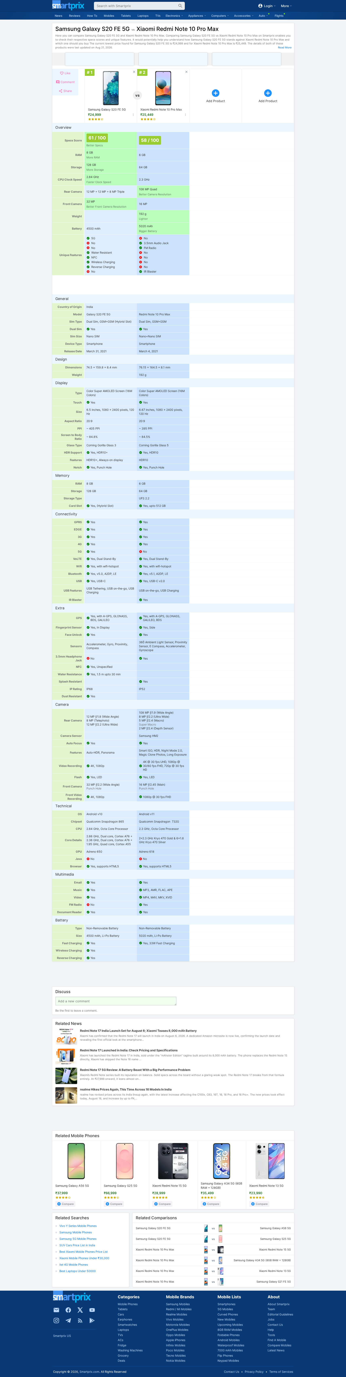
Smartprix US (62, 1335)
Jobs (271, 1319)
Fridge (122, 1345)
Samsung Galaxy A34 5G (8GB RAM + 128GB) (221, 1186)
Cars (121, 1314)
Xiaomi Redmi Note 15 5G (169, 1185)
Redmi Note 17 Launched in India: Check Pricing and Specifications (129, 1050)
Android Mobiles (229, 1340)
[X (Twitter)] (80, 1310)
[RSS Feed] (80, 1320)
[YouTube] (92, 1310)
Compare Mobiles (279, 1345)
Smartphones (226, 1304)
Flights (279, 15)
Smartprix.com (89, 1371)
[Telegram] (68, 1320)
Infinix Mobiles (175, 1345)
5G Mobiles (225, 1309)
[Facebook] (68, 1310)
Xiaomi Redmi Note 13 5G (266, 1185)
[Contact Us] (56, 1310)
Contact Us (275, 1324)
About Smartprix (279, 1304)
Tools (271, 1335)
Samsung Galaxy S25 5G (120, 1185)
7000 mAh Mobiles (230, 1350)
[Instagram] (56, 1320)
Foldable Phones (229, 1335)
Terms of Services (281, 1371)
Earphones (125, 1319)
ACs (120, 1340)
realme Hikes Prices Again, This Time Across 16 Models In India (126, 1089)
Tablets (126, 15)
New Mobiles (226, 1319)
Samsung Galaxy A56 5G (72, 1185)
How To (92, 15)
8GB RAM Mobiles (230, 1329)
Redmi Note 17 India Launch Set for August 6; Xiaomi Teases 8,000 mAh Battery (138, 1031)
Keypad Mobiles (228, 1360)
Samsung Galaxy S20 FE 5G (107, 109)
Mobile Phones (128, 1304)
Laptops (143, 15)
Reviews (74, 15)
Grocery (123, 1355)
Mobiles (109, 15)
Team (271, 1309)
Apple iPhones (175, 1340)
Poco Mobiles (175, 1350)
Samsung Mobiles (178, 1304)
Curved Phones (228, 1314)
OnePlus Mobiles (177, 1329)
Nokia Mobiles (175, 1360)
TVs (158, 15)
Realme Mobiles (176, 1314)
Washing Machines (130, 1350)
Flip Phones (225, 1355)
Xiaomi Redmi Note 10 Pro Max (161, 109)
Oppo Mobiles (175, 1335)
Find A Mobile (277, 1340)
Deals (121, 1360)
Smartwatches (127, 1324)
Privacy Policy (254, 1371)
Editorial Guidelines (280, 1314)
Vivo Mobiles (174, 1319)
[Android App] (92, 1320)
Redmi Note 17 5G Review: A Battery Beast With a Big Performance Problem (135, 1070)
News (58, 15)
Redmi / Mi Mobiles (178, 1309)
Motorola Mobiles (178, 1324)
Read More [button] (285, 47)
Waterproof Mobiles (231, 1345)
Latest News (276, 1350)
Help (271, 1329)
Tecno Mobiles (176, 1355)
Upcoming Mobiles (230, 1324)
